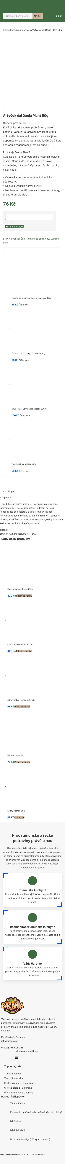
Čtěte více (23, 304)
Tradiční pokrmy (12, 1073)
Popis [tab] (11, 491)
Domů (6, 30)
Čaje (23, 238)
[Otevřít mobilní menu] (4, 6)
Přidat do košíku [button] (24, 595)
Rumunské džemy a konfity (18, 1092)
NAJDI (37, 15)
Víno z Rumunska (13, 1078)
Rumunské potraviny (21, 30)
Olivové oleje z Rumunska (18, 1087)
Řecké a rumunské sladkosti (19, 1083)
